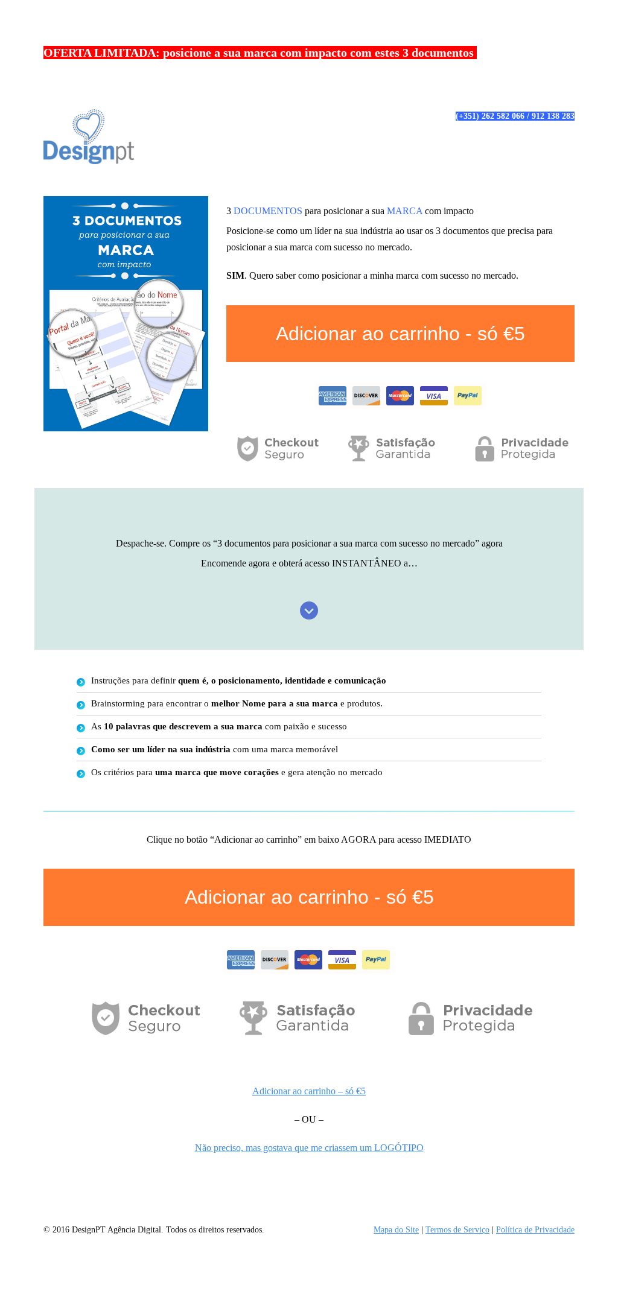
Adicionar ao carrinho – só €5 (309, 1091)
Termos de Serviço (457, 1229)
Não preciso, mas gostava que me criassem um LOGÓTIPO (309, 1148)
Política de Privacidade (535, 1229)
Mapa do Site (396, 1229)
